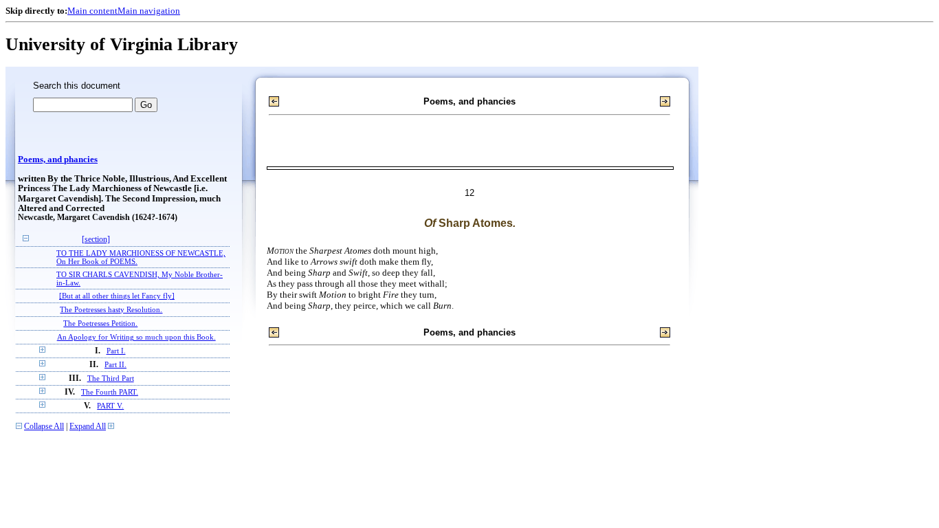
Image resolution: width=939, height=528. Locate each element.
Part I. (116, 350)
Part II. (115, 364)
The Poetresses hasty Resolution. (111, 309)
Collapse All (44, 426)
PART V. (110, 406)
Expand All (87, 426)
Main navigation (149, 11)
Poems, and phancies (58, 159)
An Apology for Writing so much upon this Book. (136, 337)
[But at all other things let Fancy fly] (117, 296)
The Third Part (110, 378)
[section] (96, 239)
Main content (92, 11)
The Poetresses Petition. (100, 323)
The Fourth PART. (109, 392)
